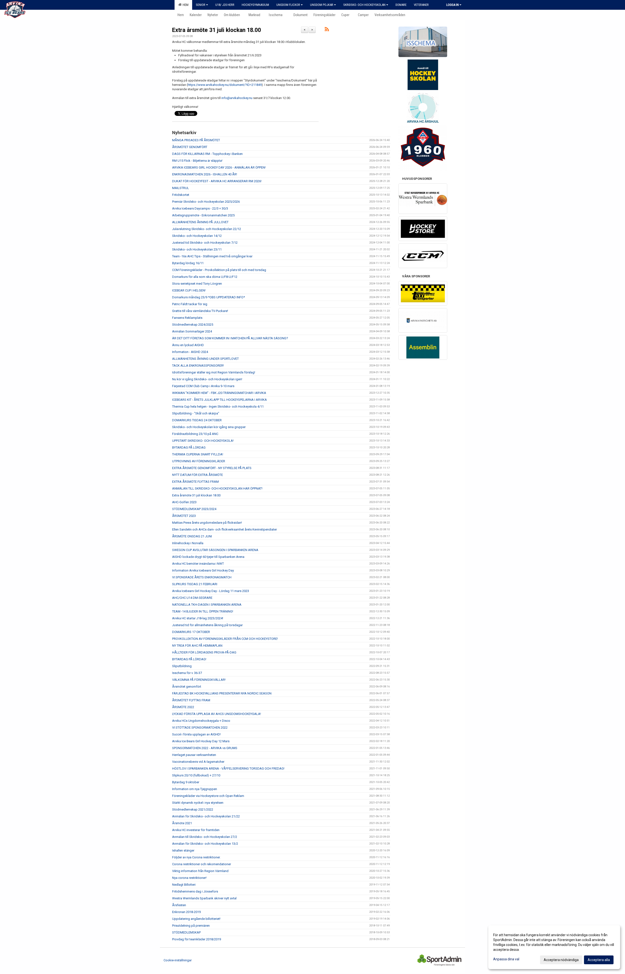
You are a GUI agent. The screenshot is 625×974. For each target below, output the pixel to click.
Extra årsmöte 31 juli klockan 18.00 (216, 30)
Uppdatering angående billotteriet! (196, 919)
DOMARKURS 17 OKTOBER (191, 632)
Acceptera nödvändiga (561, 960)
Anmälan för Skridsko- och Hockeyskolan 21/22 (206, 816)
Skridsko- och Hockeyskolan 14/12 (197, 236)
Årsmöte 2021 (182, 823)
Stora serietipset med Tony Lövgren (197, 283)
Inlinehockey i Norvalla (187, 543)
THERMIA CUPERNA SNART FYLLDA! (197, 454)
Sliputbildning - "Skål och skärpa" (195, 413)
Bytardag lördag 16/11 (188, 263)
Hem (184, 5)
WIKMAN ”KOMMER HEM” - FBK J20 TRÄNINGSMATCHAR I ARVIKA (219, 393)
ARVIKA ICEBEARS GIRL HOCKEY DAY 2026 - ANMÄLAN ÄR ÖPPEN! (219, 167)
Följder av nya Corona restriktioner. (196, 857)
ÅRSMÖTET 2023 (184, 516)
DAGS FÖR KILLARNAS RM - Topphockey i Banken (207, 154)
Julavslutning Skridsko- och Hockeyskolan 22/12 (206, 229)
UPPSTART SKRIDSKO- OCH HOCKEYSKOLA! (203, 440)
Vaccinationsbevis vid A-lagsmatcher (198, 761)
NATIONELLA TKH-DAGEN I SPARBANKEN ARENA (206, 604)
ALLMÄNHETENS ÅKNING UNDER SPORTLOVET (205, 359)
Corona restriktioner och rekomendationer (201, 864)
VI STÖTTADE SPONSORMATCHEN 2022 (200, 727)
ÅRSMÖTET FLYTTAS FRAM (191, 700)
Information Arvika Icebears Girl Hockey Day (203, 570)
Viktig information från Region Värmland (200, 871)
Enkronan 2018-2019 (186, 912)
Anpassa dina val (506, 959)
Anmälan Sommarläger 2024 (192, 331)
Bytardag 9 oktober (185, 782)
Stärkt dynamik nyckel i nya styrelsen (197, 802)
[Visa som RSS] (327, 30)
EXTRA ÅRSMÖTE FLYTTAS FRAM (195, 481)
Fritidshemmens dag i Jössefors (195, 891)
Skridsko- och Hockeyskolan (364, 5)
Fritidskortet (180, 195)
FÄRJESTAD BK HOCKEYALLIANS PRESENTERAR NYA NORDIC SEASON (221, 693)
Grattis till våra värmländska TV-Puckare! (200, 311)
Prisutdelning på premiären (191, 925)
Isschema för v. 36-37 (187, 673)
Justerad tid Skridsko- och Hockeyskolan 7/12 (205, 242)
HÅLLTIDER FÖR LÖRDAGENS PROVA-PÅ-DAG (204, 652)
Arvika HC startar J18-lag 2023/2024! (197, 618)
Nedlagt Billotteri (184, 884)
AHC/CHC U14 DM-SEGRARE (192, 598)
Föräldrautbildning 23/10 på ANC (195, 434)
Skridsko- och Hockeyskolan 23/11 (197, 249)
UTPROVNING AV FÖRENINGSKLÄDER (198, 461)
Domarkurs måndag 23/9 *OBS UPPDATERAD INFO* (208, 297)
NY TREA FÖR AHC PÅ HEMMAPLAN (197, 645)
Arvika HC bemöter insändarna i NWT (198, 563)
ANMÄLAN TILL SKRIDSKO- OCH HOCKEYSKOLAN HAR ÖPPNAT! (217, 488)
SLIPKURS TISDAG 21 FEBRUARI (194, 584)
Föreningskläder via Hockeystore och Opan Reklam (208, 796)
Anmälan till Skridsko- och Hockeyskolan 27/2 (204, 837)
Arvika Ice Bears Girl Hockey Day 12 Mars (200, 741)
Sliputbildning (182, 666)
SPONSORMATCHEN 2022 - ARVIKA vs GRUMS (204, 748)
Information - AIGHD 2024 (190, 352)
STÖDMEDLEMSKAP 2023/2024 (194, 509)
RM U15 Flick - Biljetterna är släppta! (197, 160)
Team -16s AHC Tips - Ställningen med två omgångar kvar (212, 256)
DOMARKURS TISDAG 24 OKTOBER (197, 420)
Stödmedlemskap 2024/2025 (192, 324)
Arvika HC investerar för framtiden (195, 830)
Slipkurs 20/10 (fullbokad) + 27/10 (196, 775)
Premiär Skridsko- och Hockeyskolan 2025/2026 (206, 201)
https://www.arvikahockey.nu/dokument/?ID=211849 (225, 85)
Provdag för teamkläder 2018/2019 (196, 939)
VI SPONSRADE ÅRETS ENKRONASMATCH (201, 577)
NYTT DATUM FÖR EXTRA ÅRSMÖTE (197, 475)
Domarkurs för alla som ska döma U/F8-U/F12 (204, 277)
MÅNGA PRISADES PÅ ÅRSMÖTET (196, 140)
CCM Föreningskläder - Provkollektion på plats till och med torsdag (219, 270)
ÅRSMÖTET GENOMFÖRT (189, 147)
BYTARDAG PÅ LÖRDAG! (189, 659)
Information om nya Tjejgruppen (194, 789)
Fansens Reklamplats (187, 318)
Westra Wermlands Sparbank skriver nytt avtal (204, 898)
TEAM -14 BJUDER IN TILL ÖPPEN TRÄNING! (202, 611)
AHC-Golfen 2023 (184, 502)
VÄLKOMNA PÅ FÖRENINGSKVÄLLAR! (199, 680)
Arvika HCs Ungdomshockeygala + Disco (201, 721)
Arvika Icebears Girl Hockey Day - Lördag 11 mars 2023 (210, 591)
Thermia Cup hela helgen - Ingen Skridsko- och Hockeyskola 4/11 (218, 406)
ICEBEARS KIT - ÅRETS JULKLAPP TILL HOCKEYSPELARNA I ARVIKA (219, 400)
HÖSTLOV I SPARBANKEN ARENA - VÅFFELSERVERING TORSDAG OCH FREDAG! (228, 768)
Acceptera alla (599, 960)
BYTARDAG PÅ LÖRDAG (189, 447)
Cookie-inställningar (178, 960)
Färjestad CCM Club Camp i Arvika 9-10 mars (203, 386)
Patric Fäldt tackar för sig (189, 304)
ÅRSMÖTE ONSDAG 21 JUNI (192, 536)
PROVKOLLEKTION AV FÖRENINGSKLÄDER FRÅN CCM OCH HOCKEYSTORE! (225, 639)
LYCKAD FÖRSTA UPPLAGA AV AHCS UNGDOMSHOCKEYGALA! (216, 714)
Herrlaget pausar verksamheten (194, 755)
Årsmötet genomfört (186, 686)
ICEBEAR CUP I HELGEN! (189, 290)
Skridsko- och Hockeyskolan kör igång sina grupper (209, 427)
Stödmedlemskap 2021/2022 (192, 809)
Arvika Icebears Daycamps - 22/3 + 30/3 (200, 208)
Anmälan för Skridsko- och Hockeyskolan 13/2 (205, 843)
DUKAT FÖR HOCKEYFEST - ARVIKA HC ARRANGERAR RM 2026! (216, 181)
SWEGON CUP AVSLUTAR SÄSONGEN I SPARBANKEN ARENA (215, 550)
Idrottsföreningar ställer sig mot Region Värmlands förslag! (213, 372)
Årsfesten (179, 905)
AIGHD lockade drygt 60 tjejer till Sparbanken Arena (208, 557)
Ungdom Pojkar (321, 5)
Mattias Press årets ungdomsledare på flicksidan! (207, 522)
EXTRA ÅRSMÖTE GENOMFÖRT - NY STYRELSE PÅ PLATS (211, 468)
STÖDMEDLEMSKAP (186, 932)
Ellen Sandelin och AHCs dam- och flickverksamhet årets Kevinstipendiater (224, 529)
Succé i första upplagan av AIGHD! (196, 734)
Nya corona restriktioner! (189, 878)
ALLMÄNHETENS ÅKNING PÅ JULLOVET (200, 222)
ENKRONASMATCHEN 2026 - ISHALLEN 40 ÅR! (204, 174)
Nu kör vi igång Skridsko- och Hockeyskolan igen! (207, 379)
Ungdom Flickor (288, 5)
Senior (200, 5)
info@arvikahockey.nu (236, 98)
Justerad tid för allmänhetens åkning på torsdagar (207, 625)
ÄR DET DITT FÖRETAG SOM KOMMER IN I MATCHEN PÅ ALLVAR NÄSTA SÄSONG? (230, 338)
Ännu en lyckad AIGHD (188, 345)
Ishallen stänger (183, 850)
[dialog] (554, 947)
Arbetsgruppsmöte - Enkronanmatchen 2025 (203, 215)
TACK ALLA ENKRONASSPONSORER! (198, 365)
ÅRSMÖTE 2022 (183, 707)
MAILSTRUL (180, 188)
